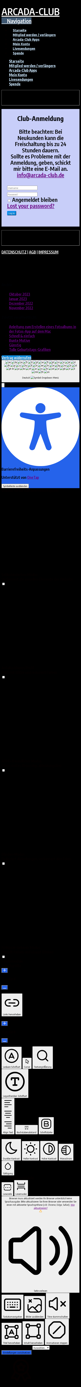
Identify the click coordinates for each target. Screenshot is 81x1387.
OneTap (33, 477)
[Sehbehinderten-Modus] (3, 583)
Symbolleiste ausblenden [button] (15, 486)
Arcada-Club (31, 11)
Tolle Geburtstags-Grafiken (30, 349)
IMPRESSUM (48, 251)
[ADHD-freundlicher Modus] (3, 770)
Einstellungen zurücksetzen (16, 1352)
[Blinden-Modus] (3, 863)
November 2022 (21, 308)
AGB (32, 251)
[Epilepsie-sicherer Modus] (3, 956)
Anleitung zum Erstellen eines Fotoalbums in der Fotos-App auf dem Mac (42, 328)
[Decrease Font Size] (5, 987)
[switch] (3, 584)
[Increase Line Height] (5, 1023)
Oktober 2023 (19, 294)
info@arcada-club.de (40, 174)
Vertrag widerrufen (16, 357)
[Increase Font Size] (5, 970)
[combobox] (40, 371)
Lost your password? (30, 205)
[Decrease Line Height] (5, 1040)
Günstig (15, 345)
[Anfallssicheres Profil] (3, 677)
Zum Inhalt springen (17, 1347)
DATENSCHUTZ (14, 251)
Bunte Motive (19, 340)
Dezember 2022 (21, 303)
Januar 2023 (18, 298)
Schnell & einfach (22, 335)
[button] (16, 20)
